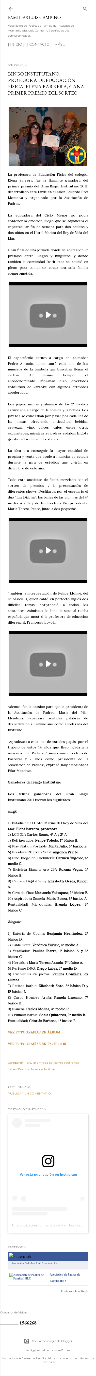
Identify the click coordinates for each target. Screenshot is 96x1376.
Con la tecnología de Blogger (52, 1341)
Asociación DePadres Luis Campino (31, 1263)
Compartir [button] (15, 1062)
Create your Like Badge (74, 1290)
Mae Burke (62, 1350)
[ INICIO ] (16, 44)
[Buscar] (85, 7)
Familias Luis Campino (34, 17)
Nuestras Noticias (43, 1069)
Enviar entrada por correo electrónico (53, 1062)
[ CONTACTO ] (39, 44)
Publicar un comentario (29, 1093)
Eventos (24, 1069)
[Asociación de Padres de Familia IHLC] (28, 1278)
